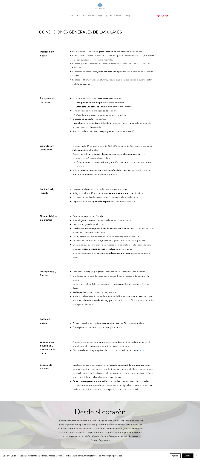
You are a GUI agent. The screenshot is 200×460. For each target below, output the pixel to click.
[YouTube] (166, 15)
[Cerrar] (196, 455)
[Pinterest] (158, 15)
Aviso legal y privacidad (112, 455)
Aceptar (187, 455)
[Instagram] (162, 15)
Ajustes (175, 455)
